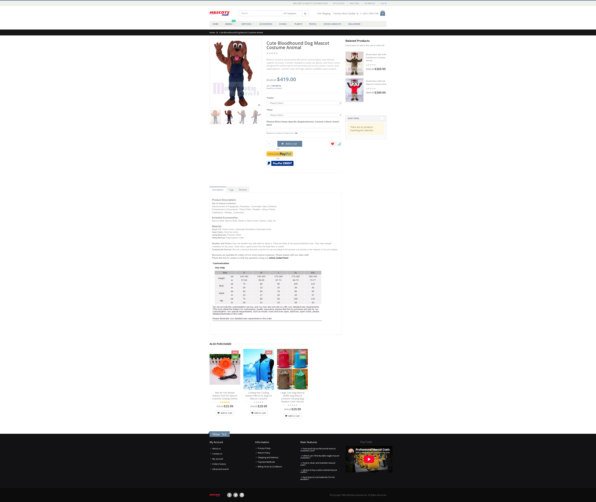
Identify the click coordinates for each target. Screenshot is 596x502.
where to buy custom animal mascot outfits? (318, 471)
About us (216, 448)
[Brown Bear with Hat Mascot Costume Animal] (354, 90)
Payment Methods (266, 462)
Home (212, 32)
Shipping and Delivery (268, 457)
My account (217, 458)
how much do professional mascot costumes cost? (318, 449)
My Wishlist (370, 3)
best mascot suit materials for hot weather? (317, 478)
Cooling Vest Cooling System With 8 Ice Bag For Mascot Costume (258, 395)
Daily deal (354, 3)
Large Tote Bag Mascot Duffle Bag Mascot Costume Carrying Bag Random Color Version (292, 397)
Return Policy (264, 452)
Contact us (217, 453)
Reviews (243, 189)
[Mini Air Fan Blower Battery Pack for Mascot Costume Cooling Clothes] (225, 369)
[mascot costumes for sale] (219, 13)
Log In (383, 3)
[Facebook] (229, 495)
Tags (231, 189)
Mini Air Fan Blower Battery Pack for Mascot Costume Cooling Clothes (225, 395)
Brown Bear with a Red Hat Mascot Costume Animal (376, 57)
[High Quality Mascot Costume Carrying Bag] (292, 369)
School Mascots (332, 24)
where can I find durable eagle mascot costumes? (319, 456)
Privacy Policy (264, 448)
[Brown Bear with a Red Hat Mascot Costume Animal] (354, 63)
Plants (298, 24)
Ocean (282, 24)
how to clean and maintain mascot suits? (317, 463)
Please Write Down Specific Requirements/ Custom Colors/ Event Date (302, 123)
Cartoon (246, 24)
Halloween (354, 24)
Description (218, 189)
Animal (230, 23)
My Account (339, 3)
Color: (270, 97)
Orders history (219, 464)
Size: (269, 109)
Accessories (266, 24)
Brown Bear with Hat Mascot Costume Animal (377, 82)
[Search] (305, 13)
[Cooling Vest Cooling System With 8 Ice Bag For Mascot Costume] (258, 369)
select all (380, 45)
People (312, 24)
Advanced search (220, 469)
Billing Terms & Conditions (270, 466)
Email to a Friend (274, 88)
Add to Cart (226, 412)
